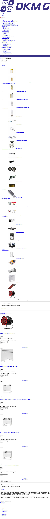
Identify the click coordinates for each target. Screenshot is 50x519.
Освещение (3, 108)
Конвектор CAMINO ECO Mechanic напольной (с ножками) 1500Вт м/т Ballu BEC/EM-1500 (15, 399)
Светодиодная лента (4, 26)
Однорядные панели (6, 34)
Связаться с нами (4, 514)
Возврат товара (4, 515)
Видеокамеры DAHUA (19, 224)
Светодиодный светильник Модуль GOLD (9, 24)
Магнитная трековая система (6, 198)
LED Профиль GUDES (6, 37)
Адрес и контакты (4, 61)
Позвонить (25, 345)
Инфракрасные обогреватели (7, 52)
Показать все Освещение (5, 31)
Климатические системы (5, 48)
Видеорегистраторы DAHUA (7, 44)
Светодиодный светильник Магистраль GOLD (22, 107)
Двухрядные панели (6, 32)
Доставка (3, 13)
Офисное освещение (6, 28)
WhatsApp (2, 489)
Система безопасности (5, 216)
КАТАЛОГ (3, 55)
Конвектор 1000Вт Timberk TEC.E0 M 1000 (7, 333)
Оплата (3, 508)
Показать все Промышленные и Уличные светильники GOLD (10, 25)
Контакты (3, 15)
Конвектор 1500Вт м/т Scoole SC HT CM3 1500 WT (9, 366)
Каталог (3, 12)
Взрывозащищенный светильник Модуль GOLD (9, 20)
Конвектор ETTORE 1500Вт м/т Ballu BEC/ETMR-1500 (9, 432)
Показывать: (2, 314)
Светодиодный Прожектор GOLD (8, 23)
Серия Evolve (5, 33)
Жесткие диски (5, 45)
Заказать (2, 336)
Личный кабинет (4, 59)
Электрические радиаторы (7, 49)
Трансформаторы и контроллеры (6, 47)
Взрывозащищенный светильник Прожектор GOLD (10, 21)
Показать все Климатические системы (7, 53)
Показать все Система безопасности (6, 46)
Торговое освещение (6, 30)
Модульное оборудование (5, 39)
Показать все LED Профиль (5, 38)
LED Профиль (4, 36)
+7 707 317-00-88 (3, 58)
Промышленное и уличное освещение (8, 29)
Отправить (2, 343)
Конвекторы (5, 51)
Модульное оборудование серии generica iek (9, 40)
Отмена (1, 348)
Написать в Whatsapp (25, 347)
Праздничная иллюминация (20, 132)
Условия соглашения (4, 511)
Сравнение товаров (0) (3, 313)
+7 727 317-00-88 (2, 502)
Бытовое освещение (6, 27)
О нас (2, 509)
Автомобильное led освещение (6, 149)
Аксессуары (3, 249)
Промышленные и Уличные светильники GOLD (8, 22)
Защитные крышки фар (6, 35)
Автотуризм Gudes (4, 42)
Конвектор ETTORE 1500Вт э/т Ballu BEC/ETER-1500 (9, 465)
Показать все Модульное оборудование (7, 41)
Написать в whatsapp (4, 60)
